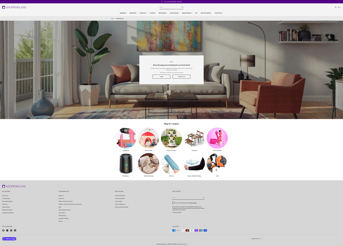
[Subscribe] (203, 197)
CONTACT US (181, 76)
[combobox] (170, 7)
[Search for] (182, 7)
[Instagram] (3, 230)
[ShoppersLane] (14, 7)
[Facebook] (15, 230)
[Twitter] (7, 230)
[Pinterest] (11, 230)
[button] (171, 7)
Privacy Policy (193, 203)
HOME (161, 76)
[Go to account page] (336, 7)
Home (112, 18)
